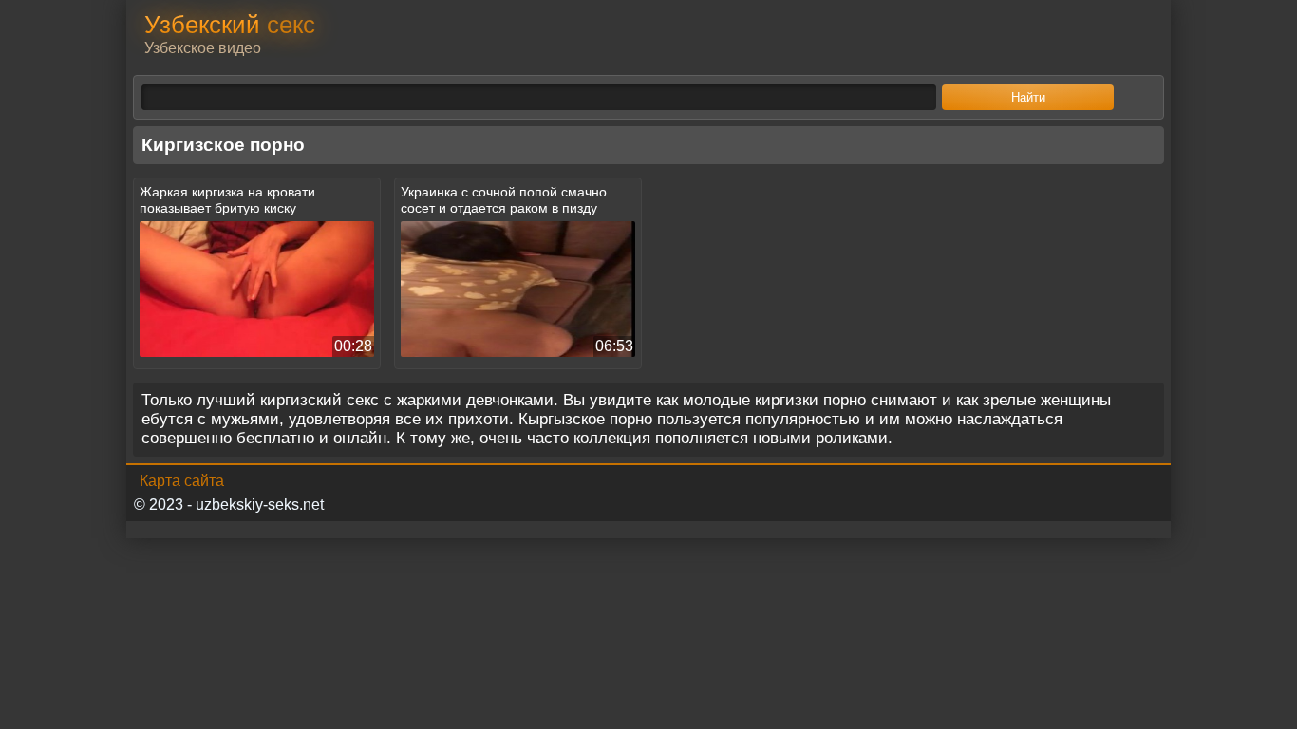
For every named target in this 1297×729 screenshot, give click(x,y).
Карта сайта (182, 481)
